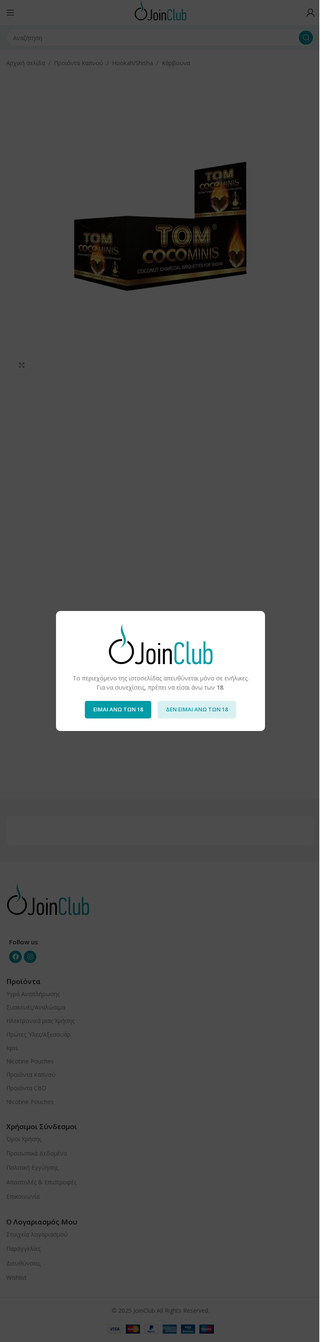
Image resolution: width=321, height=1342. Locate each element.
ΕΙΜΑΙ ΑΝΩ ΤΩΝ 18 (118, 709)
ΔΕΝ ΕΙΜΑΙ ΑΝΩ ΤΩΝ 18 (197, 709)
